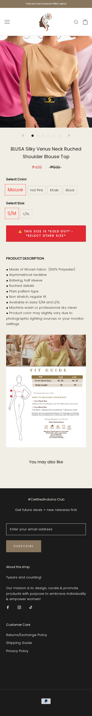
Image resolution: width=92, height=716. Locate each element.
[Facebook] (7, 607)
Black (70, 190)
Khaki (54, 190)
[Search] (76, 22)
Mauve (15, 189)
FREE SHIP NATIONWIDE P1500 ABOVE (46, 3)
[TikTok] (30, 607)
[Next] (69, 135)
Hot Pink (36, 190)
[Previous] (23, 135)
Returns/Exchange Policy (26, 634)
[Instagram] (19, 607)
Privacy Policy (17, 651)
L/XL (26, 213)
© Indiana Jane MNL (46, 673)
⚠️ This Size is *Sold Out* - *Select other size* (45, 233)
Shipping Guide (19, 642)
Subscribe (24, 546)
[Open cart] (85, 21)
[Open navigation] (7, 22)
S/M (12, 213)
